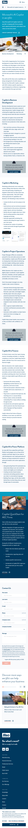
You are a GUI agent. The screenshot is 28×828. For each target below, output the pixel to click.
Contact (4, 805)
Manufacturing (6, 757)
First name (5, 592)
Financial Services (6, 760)
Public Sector (5, 770)
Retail (3, 767)
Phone (14, 613)
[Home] (4, 2)
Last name (4, 599)
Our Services (5, 781)
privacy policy (7, 649)
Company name (14, 619)
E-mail (3, 606)
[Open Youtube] (7, 749)
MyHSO (4, 808)
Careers (4, 798)
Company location (6, 626)
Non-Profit (4, 773)
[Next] (24, 686)
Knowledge (5, 792)
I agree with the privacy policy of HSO (14, 659)
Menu (23, 2)
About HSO (5, 795)
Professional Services (7, 764)
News (3, 801)
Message (4, 633)
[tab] (8, 54)
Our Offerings (5, 784)
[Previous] (20, 686)
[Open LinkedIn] (3, 749)
